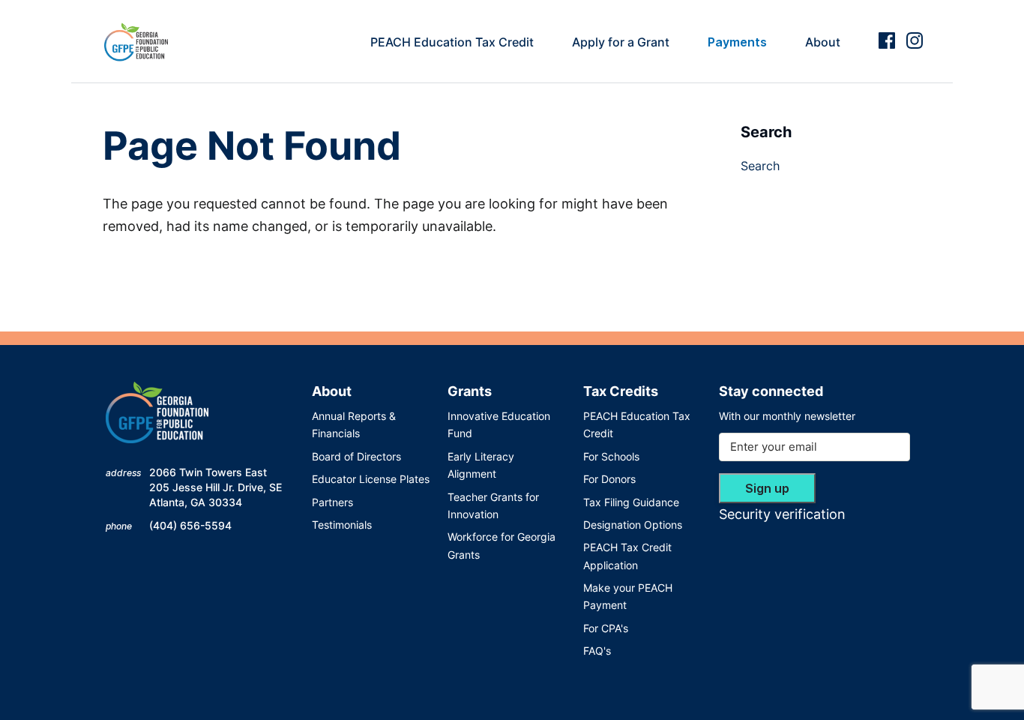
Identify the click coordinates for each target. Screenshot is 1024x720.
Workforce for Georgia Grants (501, 545)
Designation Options (632, 524)
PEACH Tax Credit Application (627, 556)
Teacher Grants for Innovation (493, 505)
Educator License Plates (371, 478)
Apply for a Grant (620, 42)
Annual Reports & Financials (354, 425)
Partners (332, 502)
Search (760, 165)
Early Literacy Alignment (481, 465)
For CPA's (605, 628)
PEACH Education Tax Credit (452, 42)
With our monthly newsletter (787, 416)
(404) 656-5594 (190, 525)
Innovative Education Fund (499, 425)
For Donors (609, 478)
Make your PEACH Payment (627, 596)
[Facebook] (887, 40)
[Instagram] (914, 40)
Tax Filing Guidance (631, 502)
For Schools (611, 456)
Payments (737, 42)
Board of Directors (356, 456)
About (822, 42)
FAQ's (597, 650)
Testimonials (342, 524)
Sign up (767, 488)
